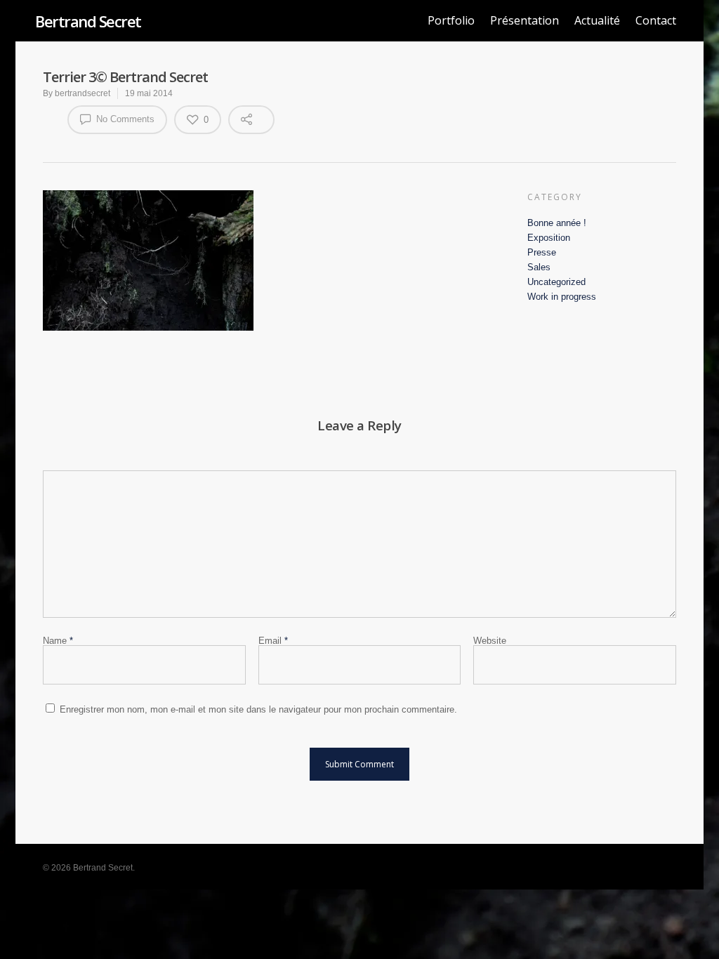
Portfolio (451, 20)
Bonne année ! (556, 222)
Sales (538, 267)
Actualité (597, 20)
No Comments (123, 119)
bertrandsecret (82, 93)
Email (273, 640)
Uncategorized (556, 281)
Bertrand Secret (88, 21)
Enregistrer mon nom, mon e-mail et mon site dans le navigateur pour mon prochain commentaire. (258, 709)
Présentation (524, 20)
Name (58, 640)
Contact (655, 20)
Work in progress (561, 296)
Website (489, 640)
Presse (541, 252)
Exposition (548, 237)
